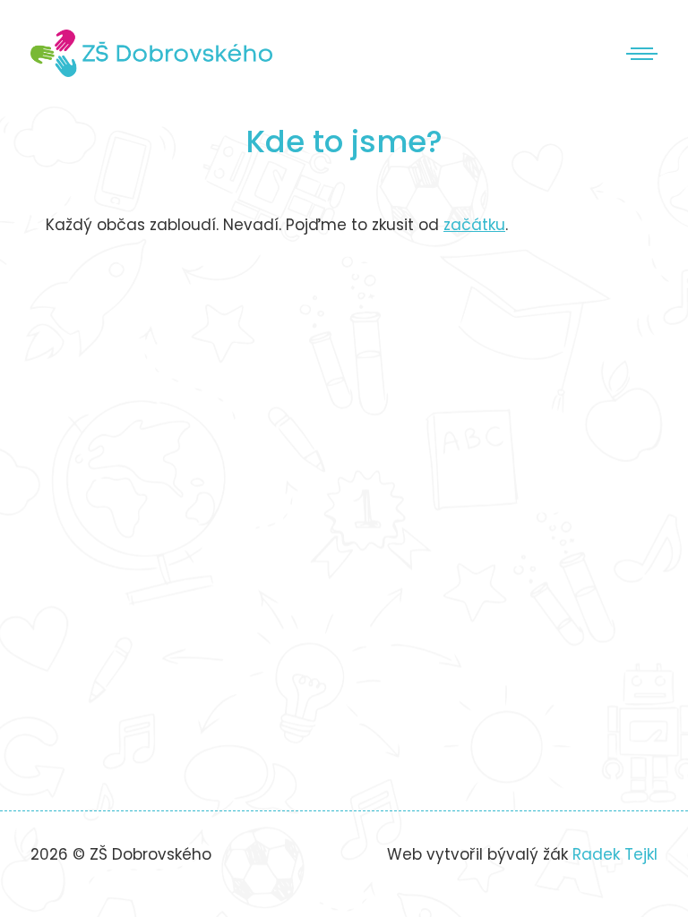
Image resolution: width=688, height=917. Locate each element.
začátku (474, 225)
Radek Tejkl (615, 854)
